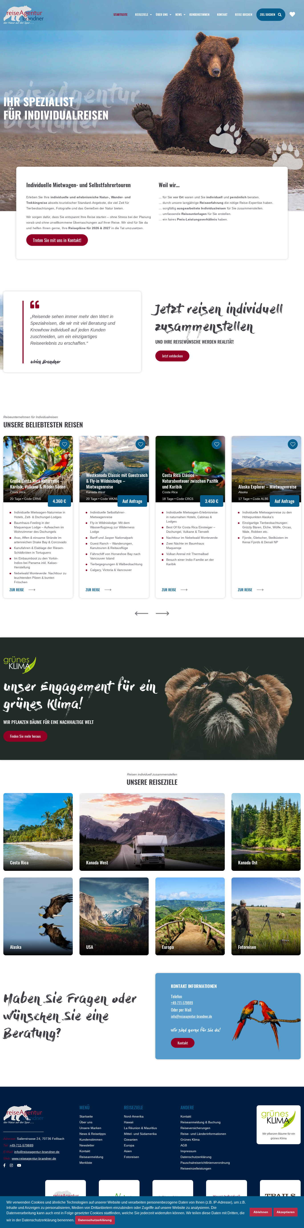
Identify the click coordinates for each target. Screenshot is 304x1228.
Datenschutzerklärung (195, 1157)
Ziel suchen (267, 14)
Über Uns (162, 14)
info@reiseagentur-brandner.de (191, 1016)
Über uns (85, 1122)
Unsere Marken (90, 1128)
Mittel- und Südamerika (140, 1134)
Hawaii (128, 1122)
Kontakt (222, 14)
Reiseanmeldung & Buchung (200, 1122)
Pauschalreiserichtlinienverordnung (205, 1162)
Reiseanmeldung (91, 1157)
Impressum (188, 1151)
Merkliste (85, 1162)
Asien (128, 1151)
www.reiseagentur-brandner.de (34, 1158)
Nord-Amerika (134, 1116)
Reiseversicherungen (195, 1128)
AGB (183, 1145)
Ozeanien (131, 1139)
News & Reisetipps (92, 1134)
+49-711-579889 (182, 1002)
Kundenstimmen (199, 14)
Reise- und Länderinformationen (203, 1134)
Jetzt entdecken (172, 356)
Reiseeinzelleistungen (195, 1168)
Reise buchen (243, 14)
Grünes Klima (190, 1139)
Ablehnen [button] (260, 1212)
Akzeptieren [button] (286, 1212)
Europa (129, 1145)
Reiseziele (141, 14)
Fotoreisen (131, 1157)
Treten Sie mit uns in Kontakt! (57, 240)
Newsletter (86, 1145)
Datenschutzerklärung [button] (95, 1220)
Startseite (120, 14)
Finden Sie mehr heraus (25, 736)
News (178, 14)
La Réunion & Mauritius (140, 1128)
